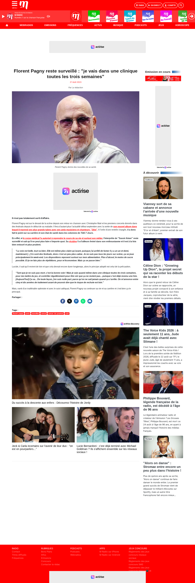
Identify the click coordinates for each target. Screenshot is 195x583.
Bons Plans (46, 551)
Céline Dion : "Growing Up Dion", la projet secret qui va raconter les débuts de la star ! (163, 271)
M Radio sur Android (109, 554)
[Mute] (48, 16)
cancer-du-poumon (55, 313)
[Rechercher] (181, 5)
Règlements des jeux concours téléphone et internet (140, 570)
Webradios (26, 25)
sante (27, 313)
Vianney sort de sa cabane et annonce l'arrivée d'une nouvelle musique (161, 209)
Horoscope (182, 25)
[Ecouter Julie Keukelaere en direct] (163, 78)
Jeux (161, 25)
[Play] (3, 16)
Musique (118, 25)
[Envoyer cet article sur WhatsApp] (82, 302)
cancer (43, 313)
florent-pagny (18, 313)
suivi (67, 313)
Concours (46, 561)
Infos (43, 554)
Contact (16, 551)
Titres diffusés (19, 554)
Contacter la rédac (50, 564)
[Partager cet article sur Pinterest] (76, 302)
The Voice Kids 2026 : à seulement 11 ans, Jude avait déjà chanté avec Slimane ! (161, 336)
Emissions (50, 25)
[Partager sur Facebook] (62, 302)
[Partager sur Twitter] (69, 302)
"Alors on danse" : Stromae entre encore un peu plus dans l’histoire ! (162, 466)
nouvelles (35, 313)
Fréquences (75, 25)
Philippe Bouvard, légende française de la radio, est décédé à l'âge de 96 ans (161, 403)
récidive (73, 241)
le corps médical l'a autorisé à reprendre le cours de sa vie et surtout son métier (62, 238)
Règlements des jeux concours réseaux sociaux (139, 554)
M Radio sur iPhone (109, 551)
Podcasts (141, 25)
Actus (98, 25)
